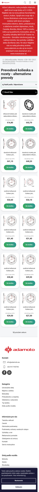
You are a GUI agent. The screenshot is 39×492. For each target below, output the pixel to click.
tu (25, 475)
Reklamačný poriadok (9, 436)
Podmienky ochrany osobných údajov (15, 429)
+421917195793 (13, 367)
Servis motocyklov (8, 445)
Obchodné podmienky (9, 426)
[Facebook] (4, 372)
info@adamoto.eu (13, 362)
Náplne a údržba (8, 391)
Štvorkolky (5, 465)
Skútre (4, 462)
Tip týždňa (6, 403)
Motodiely (5, 394)
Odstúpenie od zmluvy (10, 439)
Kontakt (5, 442)
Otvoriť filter (8, 92)
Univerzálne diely (8, 388)
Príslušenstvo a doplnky (10, 397)
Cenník (4, 423)
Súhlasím (18, 487)
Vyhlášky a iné (7, 432)
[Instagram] (9, 372)
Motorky (5, 459)
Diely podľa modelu (9, 406)
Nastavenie (19, 481)
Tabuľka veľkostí (8, 420)
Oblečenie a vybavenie (10, 400)
